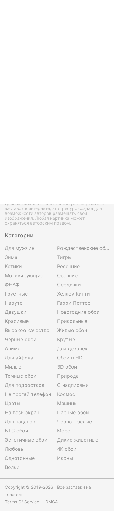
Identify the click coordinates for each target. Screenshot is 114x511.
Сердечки (69, 285)
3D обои (67, 367)
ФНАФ (12, 285)
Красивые (17, 321)
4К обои (67, 449)
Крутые (66, 339)
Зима (11, 257)
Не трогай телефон (28, 394)
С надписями (73, 385)
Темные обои (20, 376)
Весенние (68, 266)
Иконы (65, 458)
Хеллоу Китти (73, 294)
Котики (13, 266)
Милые (13, 367)
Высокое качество (27, 330)
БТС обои (16, 431)
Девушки (15, 312)
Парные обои (73, 412)
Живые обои (72, 330)
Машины (67, 403)
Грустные (16, 294)
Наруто (14, 303)
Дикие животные (77, 440)
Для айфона (19, 358)
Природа (68, 376)
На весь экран (22, 412)
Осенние (67, 275)
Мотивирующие (24, 275)
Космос (66, 394)
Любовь (14, 449)
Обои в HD (70, 358)
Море (63, 431)
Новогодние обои (78, 312)
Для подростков (24, 385)
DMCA (51, 501)
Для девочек (72, 348)
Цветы (12, 403)
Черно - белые (74, 421)
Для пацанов (20, 421)
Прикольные (72, 321)
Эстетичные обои (26, 440)
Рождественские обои (83, 248)
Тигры (64, 257)
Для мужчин (19, 248)
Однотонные (20, 458)
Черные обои (20, 339)
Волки (12, 467)
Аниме (12, 348)
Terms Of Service (22, 501)
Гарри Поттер (74, 303)
